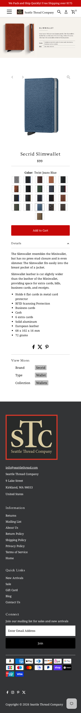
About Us (12, 528)
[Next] (22, 77)
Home (10, 558)
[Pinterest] (18, 693)
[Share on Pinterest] (47, 348)
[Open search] (59, 12)
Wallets (41, 383)
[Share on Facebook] (34, 348)
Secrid (40, 367)
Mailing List (13, 521)
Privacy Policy (15, 546)
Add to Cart (40, 230)
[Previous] (12, 77)
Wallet (41, 375)
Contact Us (13, 602)
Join (40, 643)
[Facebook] (7, 693)
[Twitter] (24, 693)
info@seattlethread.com (22, 467)
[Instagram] (12, 693)
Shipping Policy (16, 540)
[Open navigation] (9, 12)
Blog (8, 596)
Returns (11, 515)
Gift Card (12, 590)
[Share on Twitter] (40, 348)
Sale (8, 584)
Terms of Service (17, 552)
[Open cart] (73, 12)
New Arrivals (14, 578)
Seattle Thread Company (46, 704)
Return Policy (15, 534)
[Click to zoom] (68, 77)
